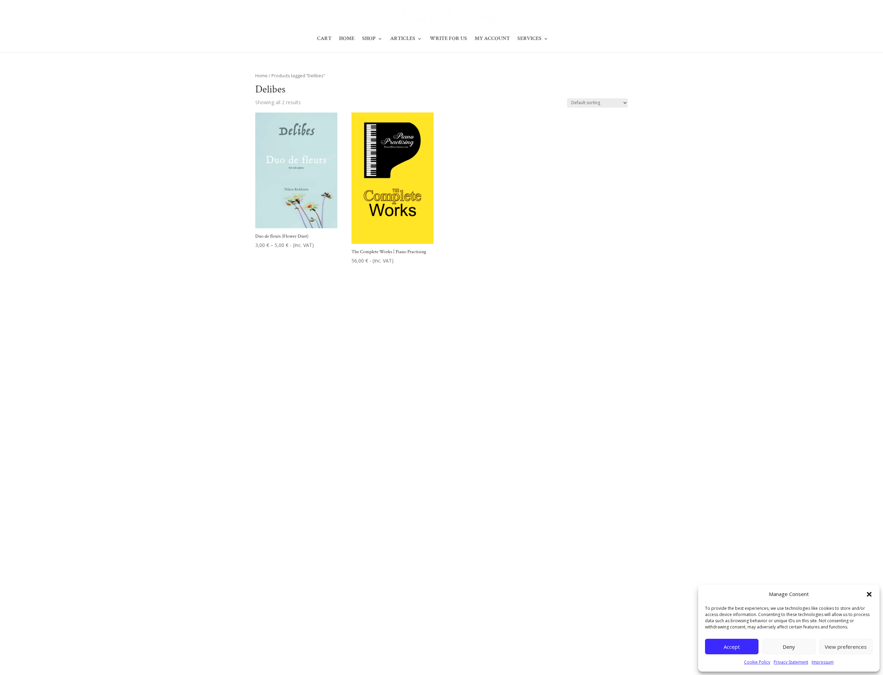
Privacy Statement (791, 662)
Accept (732, 646)
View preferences (846, 646)
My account (492, 39)
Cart (324, 39)
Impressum (823, 662)
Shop (369, 39)
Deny (789, 646)
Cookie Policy (757, 662)
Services (529, 39)
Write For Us (448, 39)
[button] (869, 594)
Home (347, 39)
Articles (402, 39)
